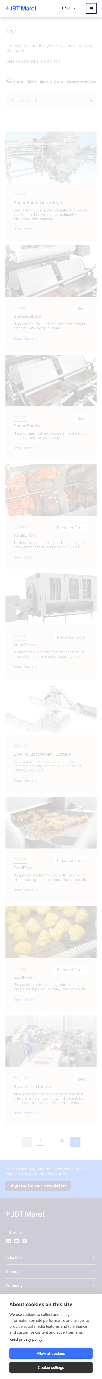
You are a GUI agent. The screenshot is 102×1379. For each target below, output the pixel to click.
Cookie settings (51, 1367)
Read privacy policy (25, 1339)
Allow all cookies (51, 1353)
